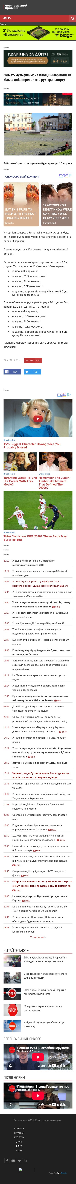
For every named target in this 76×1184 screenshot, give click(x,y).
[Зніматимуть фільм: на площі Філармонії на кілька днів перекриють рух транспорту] (12, 961)
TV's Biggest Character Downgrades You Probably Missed (32, 445)
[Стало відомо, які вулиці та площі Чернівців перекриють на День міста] (12, 994)
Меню (7, 18)
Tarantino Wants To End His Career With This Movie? (20, 481)
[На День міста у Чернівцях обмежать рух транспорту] (12, 1026)
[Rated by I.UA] (26, 1172)
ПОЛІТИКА (19, 1129)
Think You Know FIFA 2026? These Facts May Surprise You (35, 538)
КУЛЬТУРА (19, 1137)
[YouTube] (13, 1160)
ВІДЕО (19, 1146)
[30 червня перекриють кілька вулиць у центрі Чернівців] (12, 1010)
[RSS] (25, 1160)
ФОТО (19, 1151)
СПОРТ (19, 1142)
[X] (19, 1160)
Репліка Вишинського (23, 1038)
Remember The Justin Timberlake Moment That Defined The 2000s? (54, 482)
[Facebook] (7, 1160)
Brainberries (9, 440)
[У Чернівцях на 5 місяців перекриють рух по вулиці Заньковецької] (12, 978)
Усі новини (37, 937)
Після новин (14, 1077)
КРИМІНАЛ (19, 1133)
